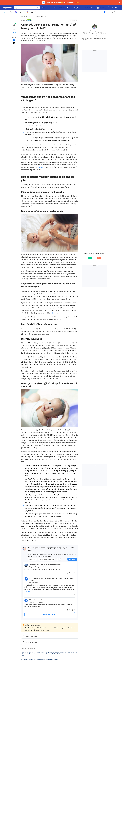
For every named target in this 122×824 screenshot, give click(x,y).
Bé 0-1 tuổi (31, 16)
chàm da (40, 167)
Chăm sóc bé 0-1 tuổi (41, 16)
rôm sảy (54, 313)
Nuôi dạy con (24, 16)
